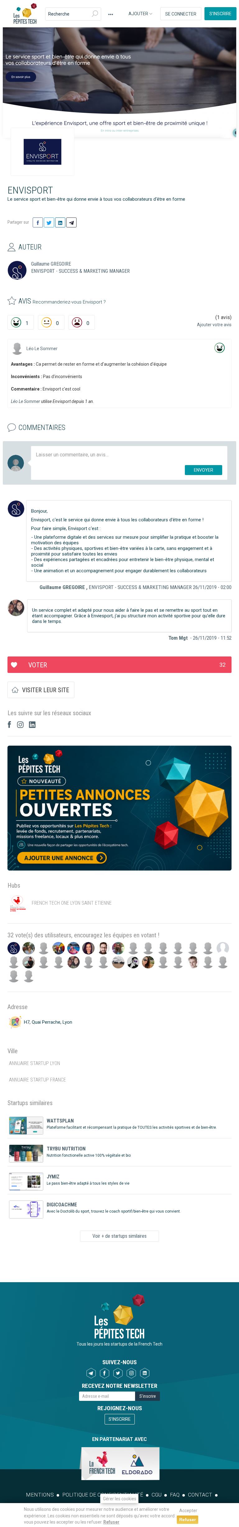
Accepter (188, 1510)
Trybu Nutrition (66, 1149)
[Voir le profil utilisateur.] (17, 348)
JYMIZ (53, 1177)
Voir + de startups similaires (119, 1236)
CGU (157, 1495)
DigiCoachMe (62, 1205)
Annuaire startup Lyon (34, 1063)
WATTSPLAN (60, 1121)
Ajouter (139, 13)
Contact (200, 1495)
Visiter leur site (45, 690)
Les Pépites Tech (25, 14)
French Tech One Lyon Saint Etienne (72, 903)
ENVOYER (203, 470)
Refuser (111, 1522)
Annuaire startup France (37, 1080)
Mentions (40, 1495)
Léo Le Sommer (42, 348)
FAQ (175, 1495)
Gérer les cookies (119, 1498)
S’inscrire (220, 13)
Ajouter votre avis (214, 324)
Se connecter (180, 13)
